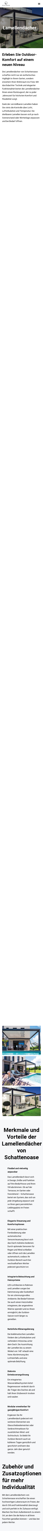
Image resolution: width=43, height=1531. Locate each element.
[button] (39, 3)
